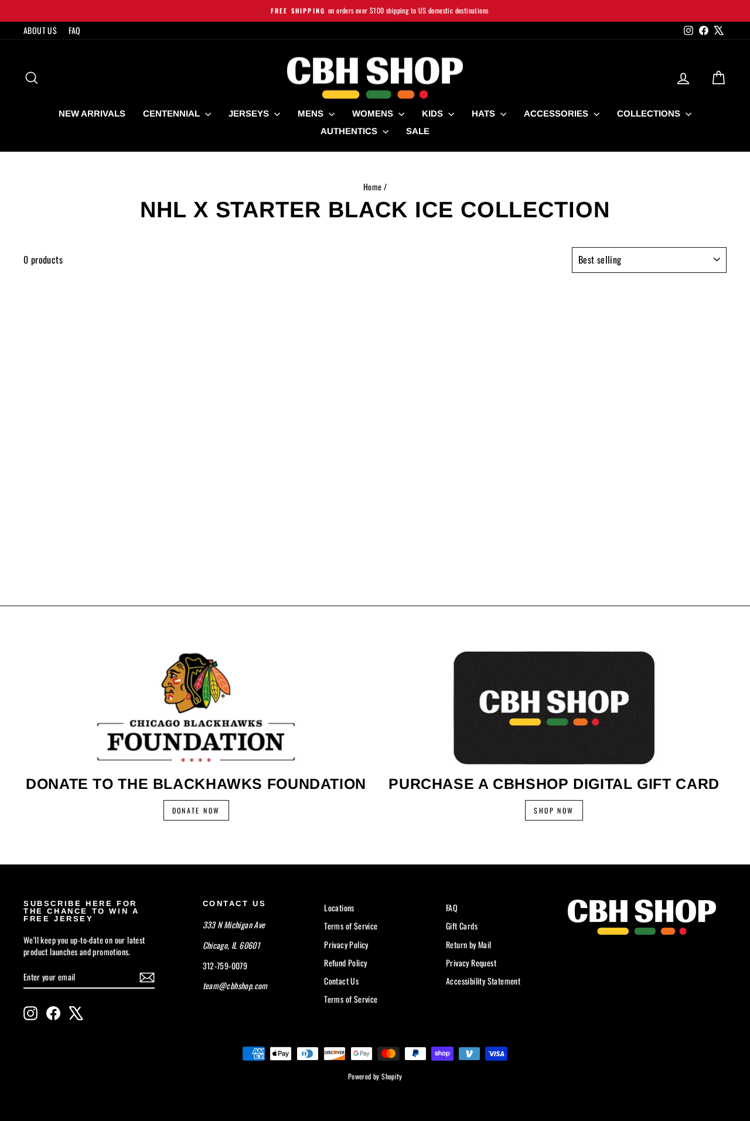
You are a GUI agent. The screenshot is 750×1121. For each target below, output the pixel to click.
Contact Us (341, 981)
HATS (484, 113)
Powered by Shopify (375, 1076)
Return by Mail (469, 944)
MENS (312, 113)
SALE (417, 131)
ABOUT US (40, 30)
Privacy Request (471, 962)
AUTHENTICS (350, 131)
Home (372, 186)
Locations (339, 907)
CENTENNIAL (172, 113)
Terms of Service (350, 926)
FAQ (74, 30)
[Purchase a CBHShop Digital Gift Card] (554, 707)
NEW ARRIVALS (92, 113)
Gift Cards (462, 926)
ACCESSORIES (557, 113)
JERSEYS (250, 113)
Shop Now (554, 810)
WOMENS (374, 113)
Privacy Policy (346, 944)
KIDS (433, 113)
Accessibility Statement (483, 981)
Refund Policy (345, 962)
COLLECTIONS (650, 113)
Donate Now (196, 810)
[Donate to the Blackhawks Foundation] (196, 707)
